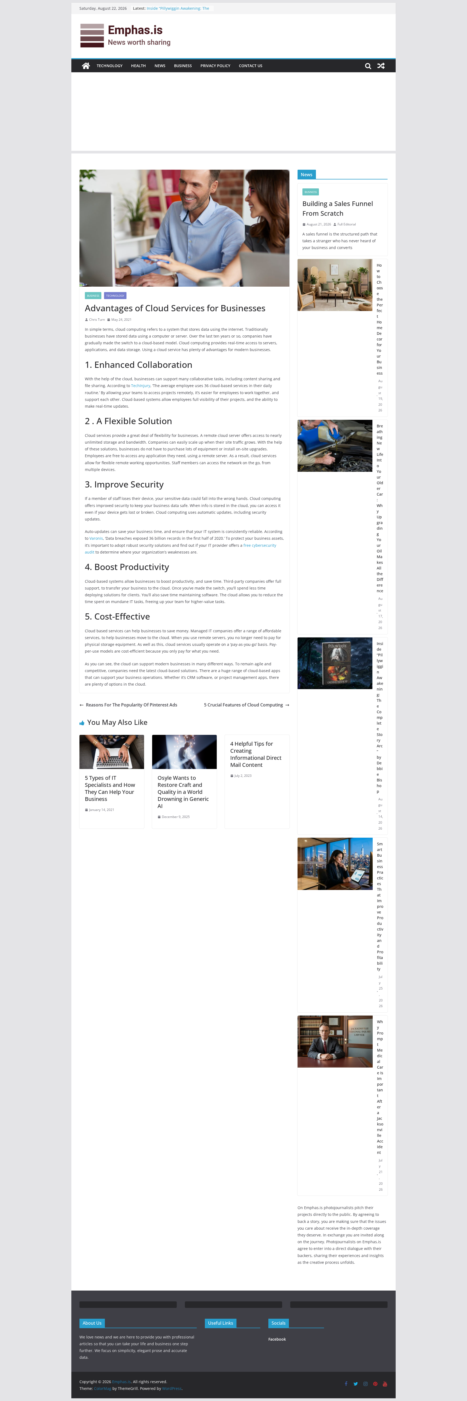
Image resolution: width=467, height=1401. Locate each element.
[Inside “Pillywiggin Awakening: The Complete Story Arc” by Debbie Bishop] (335, 736)
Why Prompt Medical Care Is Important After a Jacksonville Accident (380, 1087)
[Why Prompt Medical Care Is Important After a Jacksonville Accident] (335, 1106)
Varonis (96, 538)
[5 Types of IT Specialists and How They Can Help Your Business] (111, 739)
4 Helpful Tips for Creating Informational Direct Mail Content (256, 754)
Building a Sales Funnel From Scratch (337, 208)
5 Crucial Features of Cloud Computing (243, 705)
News (160, 65)
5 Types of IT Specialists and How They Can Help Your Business (110, 788)
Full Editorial (347, 224)
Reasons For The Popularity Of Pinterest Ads (131, 705)
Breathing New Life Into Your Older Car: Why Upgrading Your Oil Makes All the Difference (380, 508)
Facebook (277, 1339)
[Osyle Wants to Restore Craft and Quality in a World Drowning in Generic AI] (184, 739)
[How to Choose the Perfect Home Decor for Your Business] (335, 338)
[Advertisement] (233, 113)
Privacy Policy (215, 65)
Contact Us (250, 65)
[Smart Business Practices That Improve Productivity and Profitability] (335, 925)
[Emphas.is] (85, 65)
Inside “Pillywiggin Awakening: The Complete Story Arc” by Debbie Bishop (380, 717)
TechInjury (140, 385)
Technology (109, 65)
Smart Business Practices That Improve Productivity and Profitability (380, 906)
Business (183, 65)
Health (138, 65)
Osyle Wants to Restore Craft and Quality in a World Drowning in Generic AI (183, 792)
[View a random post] (381, 65)
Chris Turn (97, 319)
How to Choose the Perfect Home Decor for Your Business (380, 319)
